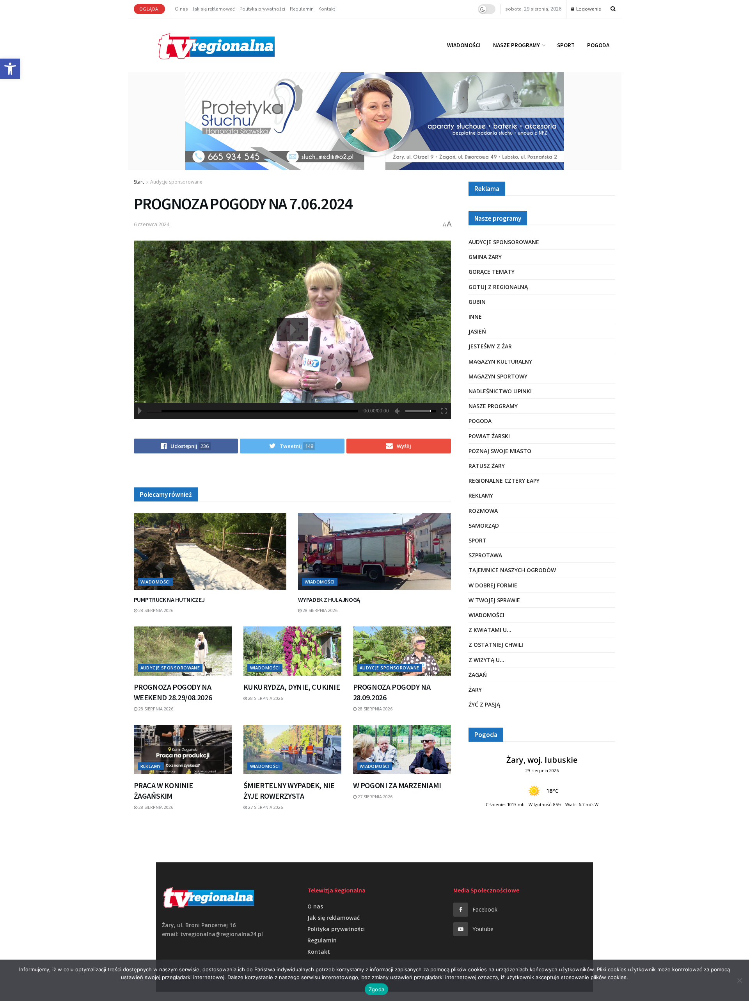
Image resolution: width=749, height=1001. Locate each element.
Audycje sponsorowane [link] (176, 181)
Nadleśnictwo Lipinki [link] (500, 391)
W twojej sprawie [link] (494, 600)
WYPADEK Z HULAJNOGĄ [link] (329, 599)
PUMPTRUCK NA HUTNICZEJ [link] (169, 599)
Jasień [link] (477, 331)
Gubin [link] (477, 301)
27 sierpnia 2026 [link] (265, 807)
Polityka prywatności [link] (262, 9)
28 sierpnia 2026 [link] (155, 610)
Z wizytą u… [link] (486, 660)
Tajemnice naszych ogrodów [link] (512, 570)
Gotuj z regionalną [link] (498, 287)
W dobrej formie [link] (493, 585)
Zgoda (376, 989)
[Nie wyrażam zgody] (739, 980)
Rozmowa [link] (483, 510)
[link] (10, 69)
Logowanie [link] (588, 9)
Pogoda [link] (598, 45)
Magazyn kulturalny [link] (500, 361)
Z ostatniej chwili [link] (496, 644)
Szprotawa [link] (485, 555)
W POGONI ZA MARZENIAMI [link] (397, 785)
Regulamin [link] (302, 9)
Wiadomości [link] (464, 45)
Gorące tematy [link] (492, 271)
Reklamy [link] (150, 766)
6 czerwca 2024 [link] (151, 224)
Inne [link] (475, 316)
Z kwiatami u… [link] (490, 629)
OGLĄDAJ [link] (149, 9)
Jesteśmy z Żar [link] (490, 346)
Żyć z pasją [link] (484, 704)
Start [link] (139, 181)
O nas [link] (181, 9)
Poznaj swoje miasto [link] (500, 451)
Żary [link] (475, 689)
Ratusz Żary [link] (487, 465)
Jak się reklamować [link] (214, 9)
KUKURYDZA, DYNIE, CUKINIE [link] (291, 687)
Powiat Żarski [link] (489, 436)
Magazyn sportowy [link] (498, 376)
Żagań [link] (478, 674)
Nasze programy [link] (516, 45)
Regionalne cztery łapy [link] (504, 480)
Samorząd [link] (484, 525)
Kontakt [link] (326, 9)
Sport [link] (566, 45)
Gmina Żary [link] (485, 257)
